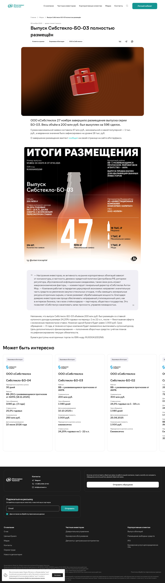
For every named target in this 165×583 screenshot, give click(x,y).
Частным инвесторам (75, 527)
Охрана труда (9, 550)
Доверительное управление (77, 532)
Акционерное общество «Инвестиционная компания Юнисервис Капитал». (27, 565)
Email (10, 508)
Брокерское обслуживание (77, 536)
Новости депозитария (13, 555)
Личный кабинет (145, 6)
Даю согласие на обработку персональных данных (27, 514)
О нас (6, 532)
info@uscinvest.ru (41, 487)
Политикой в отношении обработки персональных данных (27, 578)
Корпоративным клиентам (139, 527)
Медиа (6, 541)
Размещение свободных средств (141, 536)
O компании (9, 527)
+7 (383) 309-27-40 (42, 484)
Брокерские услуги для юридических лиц (143, 546)
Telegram (38, 480)
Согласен (57, 575)
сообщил (73, 138)
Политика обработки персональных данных (146, 572)
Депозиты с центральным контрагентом (82, 541)
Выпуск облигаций (135, 532)
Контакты (8, 545)
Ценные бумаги (10, 536)
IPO (129, 541)
